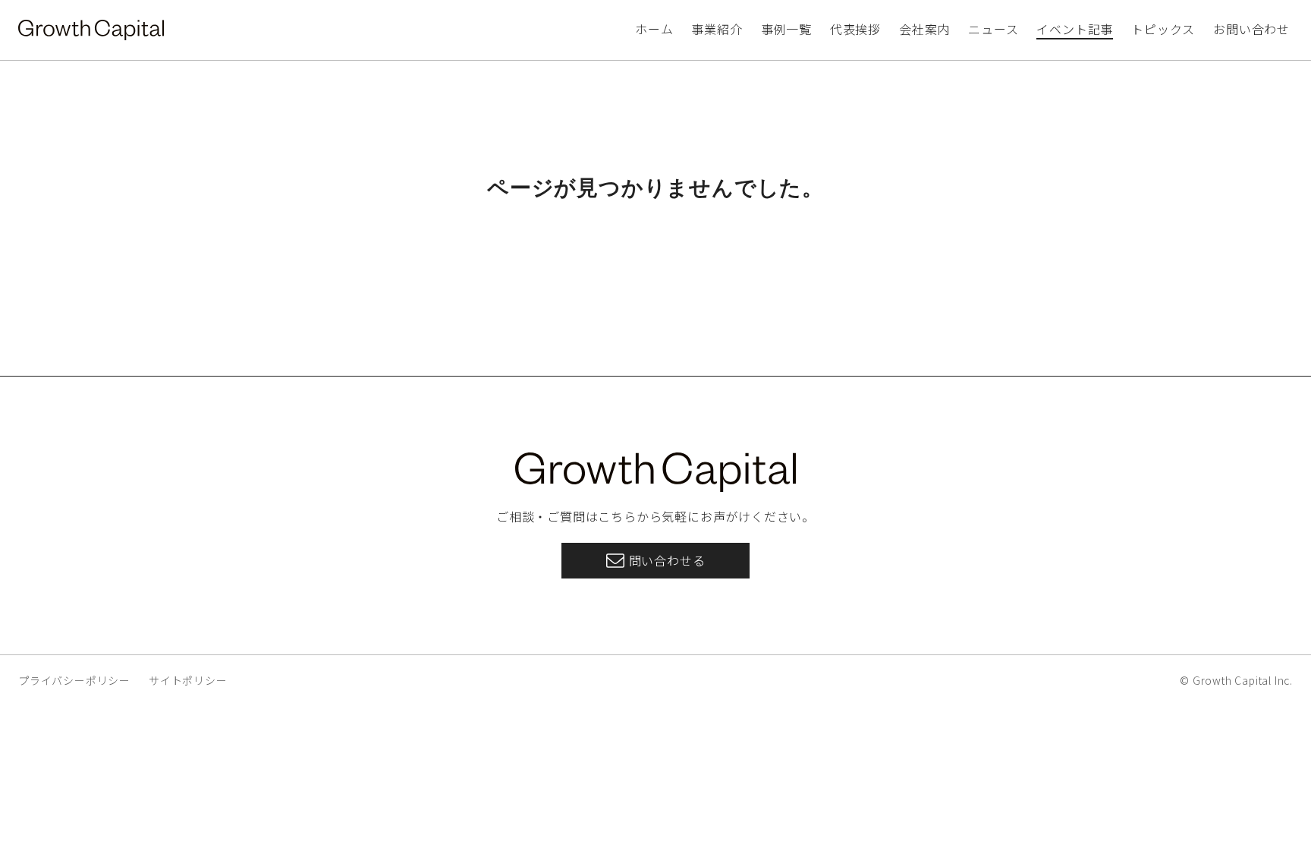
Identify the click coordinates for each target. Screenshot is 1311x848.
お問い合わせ (1251, 29)
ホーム (654, 29)
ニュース (993, 29)
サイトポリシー (188, 680)
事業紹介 (716, 29)
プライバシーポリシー (74, 680)
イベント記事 (1074, 29)
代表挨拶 (855, 29)
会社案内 (924, 29)
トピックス (1163, 29)
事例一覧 (786, 29)
